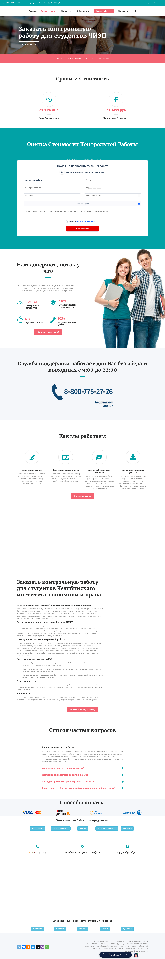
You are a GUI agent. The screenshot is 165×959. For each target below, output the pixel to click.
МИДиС (105, 929)
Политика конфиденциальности (135, 951)
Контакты (123, 11)
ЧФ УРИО (60, 929)
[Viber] (42, 947)
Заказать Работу (104, 11)
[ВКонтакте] (24, 947)
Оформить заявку (82, 496)
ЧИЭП (88, 58)
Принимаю (82, 221)
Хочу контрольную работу (82, 709)
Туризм (82, 828)
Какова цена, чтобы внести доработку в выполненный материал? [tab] (78, 788)
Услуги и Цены (48, 11)
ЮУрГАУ (82, 929)
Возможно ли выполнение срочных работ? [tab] (65, 775)
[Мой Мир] (33, 947)
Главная (33, 11)
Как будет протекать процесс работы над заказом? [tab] (69, 781)
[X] (38, 947)
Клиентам (66, 11)
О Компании (83, 11)
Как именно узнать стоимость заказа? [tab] (63, 768)
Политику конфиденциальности (86, 221)
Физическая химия (60, 828)
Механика (127, 828)
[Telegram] (19, 947)
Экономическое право (107, 828)
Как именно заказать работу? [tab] (58, 747)
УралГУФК (127, 929)
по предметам (98, 820)
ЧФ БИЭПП (37, 929)
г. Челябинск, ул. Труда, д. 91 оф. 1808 (33, 3)
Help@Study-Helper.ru (58, 3)
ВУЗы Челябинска (74, 58)
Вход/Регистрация (157, 3)
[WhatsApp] (47, 947)
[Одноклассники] (28, 947)
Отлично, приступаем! (48, 332)
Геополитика (37, 828)
